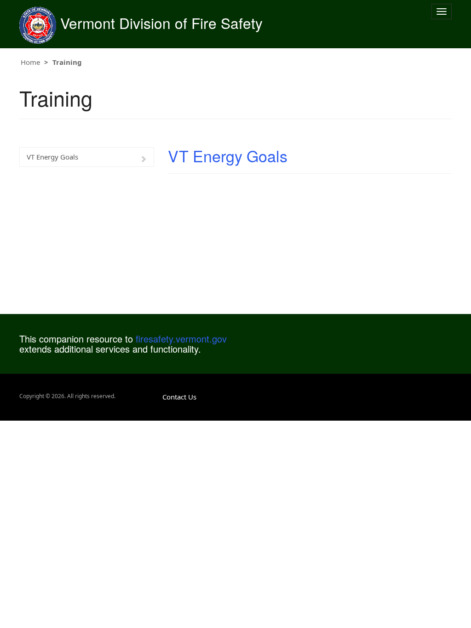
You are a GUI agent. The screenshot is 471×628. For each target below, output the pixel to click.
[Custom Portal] (37, 22)
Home (30, 62)
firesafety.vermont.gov (181, 338)
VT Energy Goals (52, 156)
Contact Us (179, 396)
